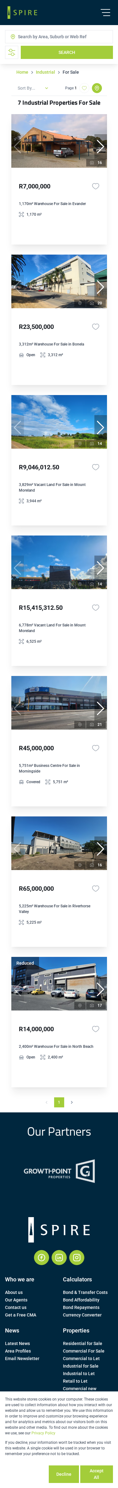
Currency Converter (82, 1314)
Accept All (97, 1474)
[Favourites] (95, 186)
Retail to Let (75, 1381)
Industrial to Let (79, 1373)
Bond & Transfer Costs (85, 1292)
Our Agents (16, 1299)
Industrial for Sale (80, 1366)
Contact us (15, 1307)
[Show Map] (97, 88)
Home (22, 72)
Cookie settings (26, 1474)
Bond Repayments (81, 1307)
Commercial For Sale (83, 1350)
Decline (63, 1474)
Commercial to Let (81, 1358)
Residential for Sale (82, 1343)
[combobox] (43, 36)
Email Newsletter (22, 1358)
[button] (100, 146)
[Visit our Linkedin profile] (59, 1257)
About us (14, 1292)
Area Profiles (18, 1350)
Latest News (17, 1343)
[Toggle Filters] (11, 52)
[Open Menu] (105, 13)
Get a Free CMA (20, 1314)
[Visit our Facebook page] (41, 1257)
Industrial (45, 72)
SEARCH (67, 52)
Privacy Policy (43, 1433)
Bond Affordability (81, 1299)
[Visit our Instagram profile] (76, 1257)
